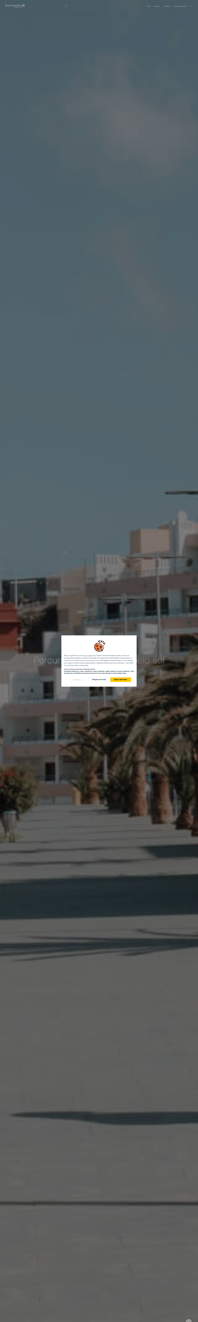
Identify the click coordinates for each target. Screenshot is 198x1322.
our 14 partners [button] (88, 655)
